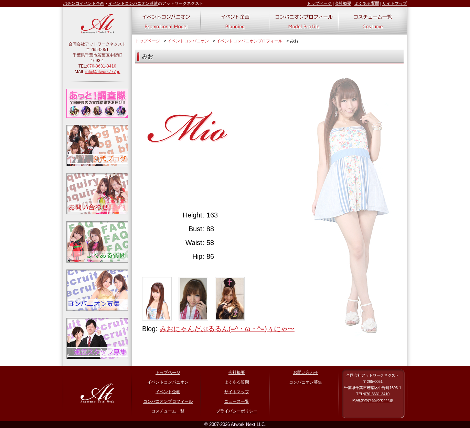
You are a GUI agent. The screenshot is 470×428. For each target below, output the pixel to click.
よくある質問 (366, 3)
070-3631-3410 (101, 66)
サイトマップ (394, 3)
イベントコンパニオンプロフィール (249, 41)
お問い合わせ (305, 372)
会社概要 (343, 3)
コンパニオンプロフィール (168, 401)
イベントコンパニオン (188, 41)
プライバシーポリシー (236, 411)
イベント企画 (168, 391)
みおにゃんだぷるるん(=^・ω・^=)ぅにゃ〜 (227, 329)
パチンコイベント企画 (83, 3)
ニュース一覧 (236, 401)
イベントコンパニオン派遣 (133, 3)
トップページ (319, 3)
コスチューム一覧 (167, 411)
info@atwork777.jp (102, 71)
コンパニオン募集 (305, 382)
